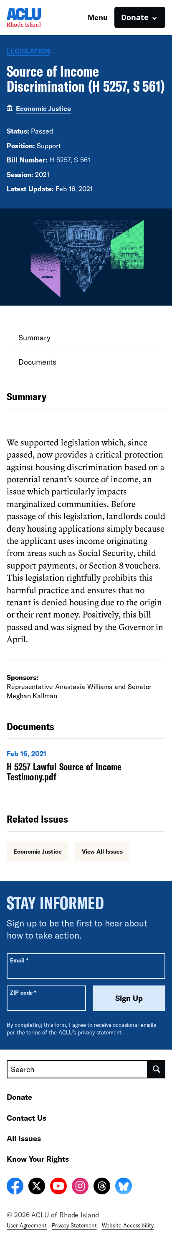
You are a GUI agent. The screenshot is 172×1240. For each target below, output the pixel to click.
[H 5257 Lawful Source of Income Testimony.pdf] (86, 768)
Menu (98, 17)
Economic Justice (43, 108)
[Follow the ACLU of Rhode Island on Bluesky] (123, 1187)
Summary (34, 337)
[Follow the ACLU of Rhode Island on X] (36, 1187)
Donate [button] (135, 17)
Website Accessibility (128, 1225)
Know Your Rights (38, 1158)
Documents (37, 361)
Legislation (28, 51)
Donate (19, 1096)
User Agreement (27, 1225)
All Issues (24, 1138)
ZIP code (23, 992)
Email (19, 960)
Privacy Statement (74, 1225)
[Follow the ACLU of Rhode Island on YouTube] (58, 1187)
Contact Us (26, 1117)
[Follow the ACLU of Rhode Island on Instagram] (80, 1187)
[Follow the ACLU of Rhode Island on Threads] (102, 1187)
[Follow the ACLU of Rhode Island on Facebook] (15, 1187)
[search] (156, 1069)
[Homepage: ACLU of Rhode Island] (36, 17)
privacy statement (100, 1032)
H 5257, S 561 (69, 160)
